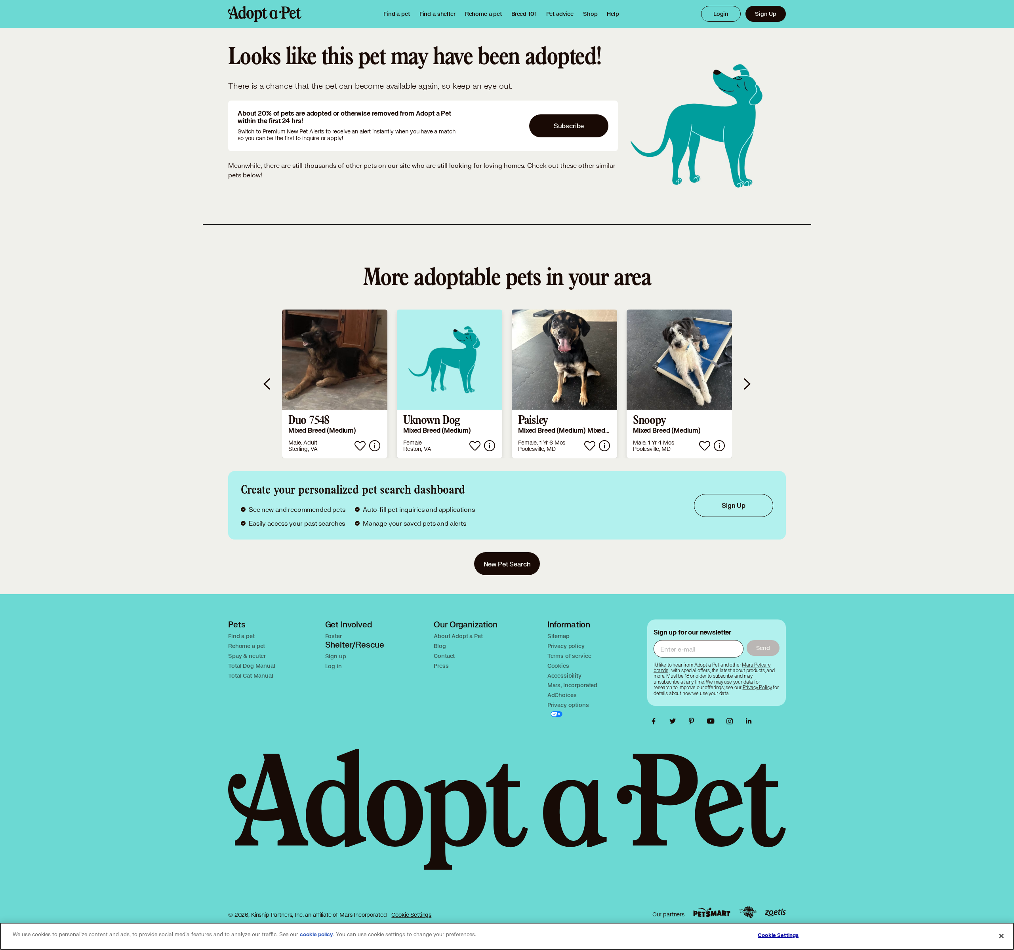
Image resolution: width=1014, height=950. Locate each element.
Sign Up (765, 13)
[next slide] (746, 384)
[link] (483, 13)
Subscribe (569, 125)
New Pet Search (507, 564)
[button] (334, 384)
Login (720, 13)
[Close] (1001, 935)
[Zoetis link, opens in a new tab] (775, 912)
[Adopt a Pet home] (264, 14)
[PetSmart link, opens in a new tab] (711, 912)
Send (763, 647)
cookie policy (316, 934)
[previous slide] (267, 384)
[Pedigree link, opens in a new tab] (747, 912)
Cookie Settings (411, 914)
